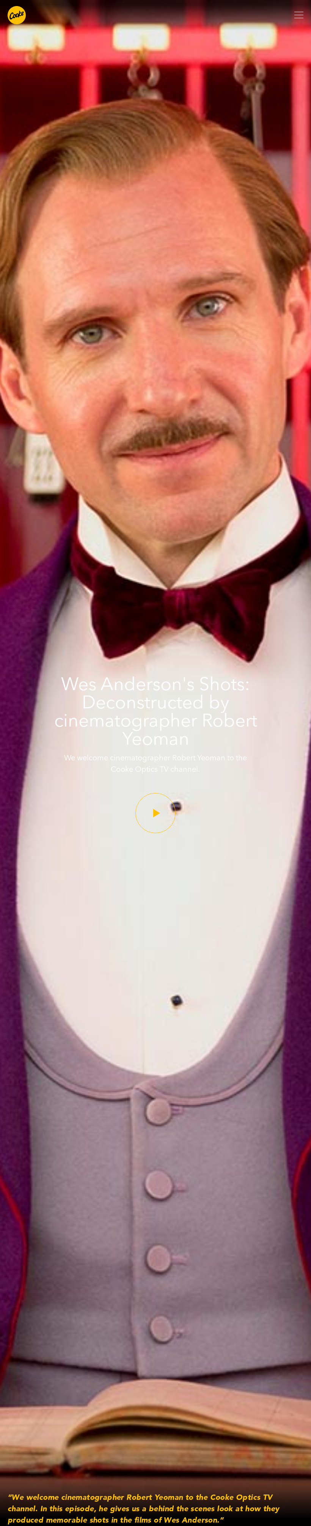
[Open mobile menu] (298, 15)
